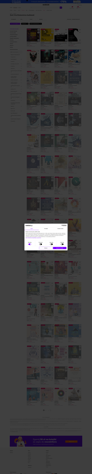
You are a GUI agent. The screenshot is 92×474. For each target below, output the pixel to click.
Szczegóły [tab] (46, 228)
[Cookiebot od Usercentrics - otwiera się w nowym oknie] (62, 225)
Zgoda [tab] (32, 228)
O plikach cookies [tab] (60, 228)
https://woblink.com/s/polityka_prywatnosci (33, 237)
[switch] (40, 244)
